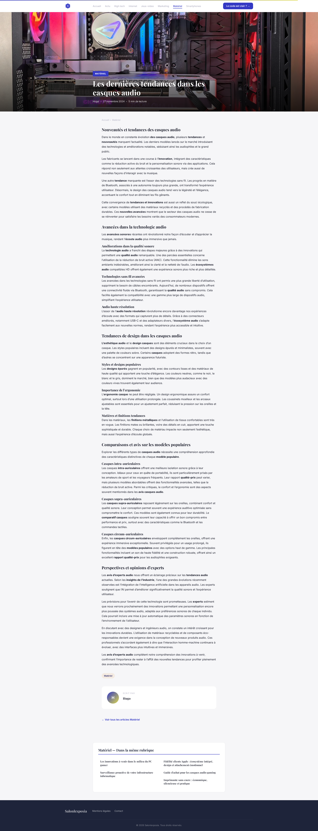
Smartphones (193, 5)
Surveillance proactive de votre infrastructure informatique (126, 774)
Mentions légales (101, 810)
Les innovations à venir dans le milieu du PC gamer (126, 763)
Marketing (163, 5)
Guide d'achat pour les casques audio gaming (190, 772)
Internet (133, 5)
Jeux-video (147, 5)
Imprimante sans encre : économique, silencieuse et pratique (185, 781)
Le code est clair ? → (238, 5)
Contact (118, 810)
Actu (107, 5)
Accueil (97, 5)
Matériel (177, 5)
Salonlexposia (76, 811)
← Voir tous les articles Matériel (121, 719)
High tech (119, 5)
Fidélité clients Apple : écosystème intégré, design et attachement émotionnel (188, 763)
